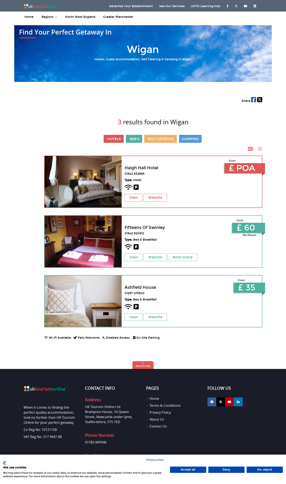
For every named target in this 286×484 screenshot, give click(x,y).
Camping (190, 139)
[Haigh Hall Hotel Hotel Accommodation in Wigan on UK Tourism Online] (83, 182)
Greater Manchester (118, 17)
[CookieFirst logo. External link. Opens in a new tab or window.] (4, 463)
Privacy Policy (160, 412)
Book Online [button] (183, 257)
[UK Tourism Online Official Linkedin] (238, 401)
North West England (80, 17)
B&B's (134, 139)
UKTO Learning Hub (205, 6)
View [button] (133, 197)
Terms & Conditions (165, 405)
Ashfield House (140, 287)
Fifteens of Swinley (145, 227)
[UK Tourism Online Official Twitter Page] (220, 401)
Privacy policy (155, 459)
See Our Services (172, 6)
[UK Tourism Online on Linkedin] (255, 5)
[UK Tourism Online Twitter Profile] (236, 5)
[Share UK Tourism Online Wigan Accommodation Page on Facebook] (253, 101)
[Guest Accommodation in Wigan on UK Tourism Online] (83, 241)
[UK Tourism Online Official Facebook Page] (211, 401)
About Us (156, 419)
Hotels (114, 139)
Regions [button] (47, 17)
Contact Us (158, 426)
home (28, 17)
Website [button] (155, 197)
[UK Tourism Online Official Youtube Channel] (229, 401)
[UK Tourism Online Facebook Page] (227, 5)
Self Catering (160, 139)
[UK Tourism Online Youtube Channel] (245, 5)
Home (154, 398)
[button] (250, 149)
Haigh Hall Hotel (141, 167)
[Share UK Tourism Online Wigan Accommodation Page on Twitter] (259, 101)
